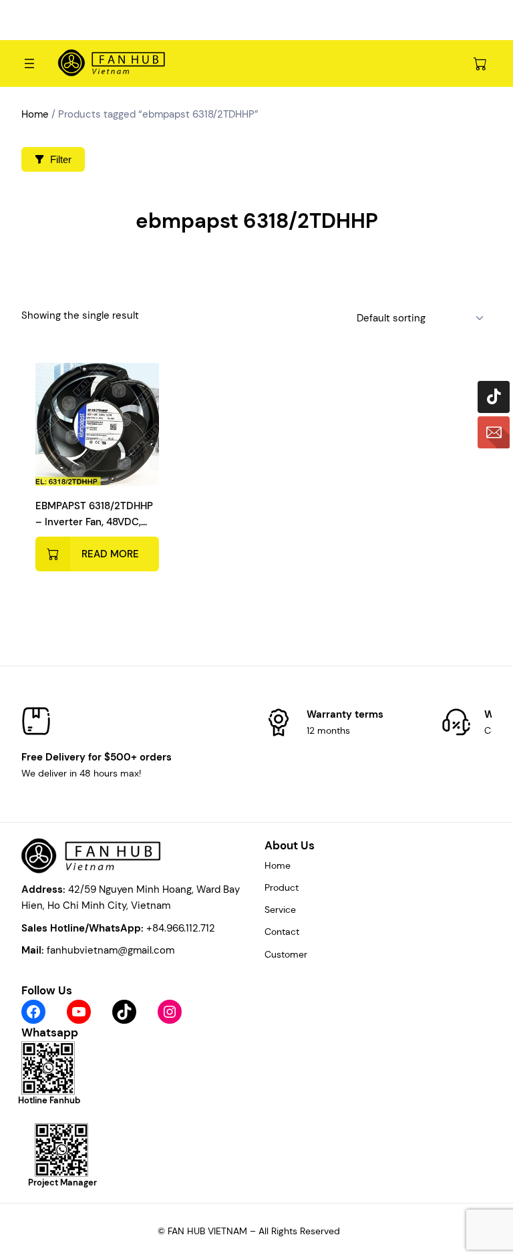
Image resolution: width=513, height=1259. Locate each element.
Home (35, 114)
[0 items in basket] (480, 63)
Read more (110, 554)
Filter (60, 159)
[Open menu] (29, 63)
